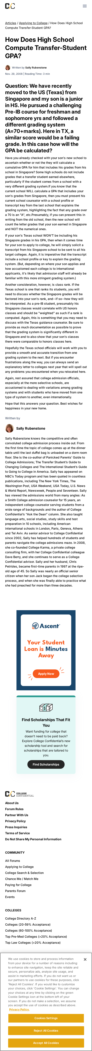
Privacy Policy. (19, 1009)
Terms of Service (17, 833)
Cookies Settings (46, 1018)
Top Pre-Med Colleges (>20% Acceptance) (36, 936)
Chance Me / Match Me (21, 879)
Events (10, 897)
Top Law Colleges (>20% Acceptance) (33, 942)
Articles (10, 23)
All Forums (12, 860)
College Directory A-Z (20, 918)
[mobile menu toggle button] (85, 6)
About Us (12, 803)
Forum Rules (14, 809)
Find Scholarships (46, 764)
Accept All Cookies (46, 1043)
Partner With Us (16, 815)
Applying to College (33, 23)
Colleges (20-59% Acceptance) (27, 924)
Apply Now (46, 673)
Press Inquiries (16, 827)
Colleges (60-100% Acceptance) (28, 930)
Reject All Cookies (46, 1030)
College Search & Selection (24, 873)
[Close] (85, 959)
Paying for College (18, 885)
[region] (46, 1002)
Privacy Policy (15, 821)
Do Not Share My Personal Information (33, 839)
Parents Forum (15, 891)
